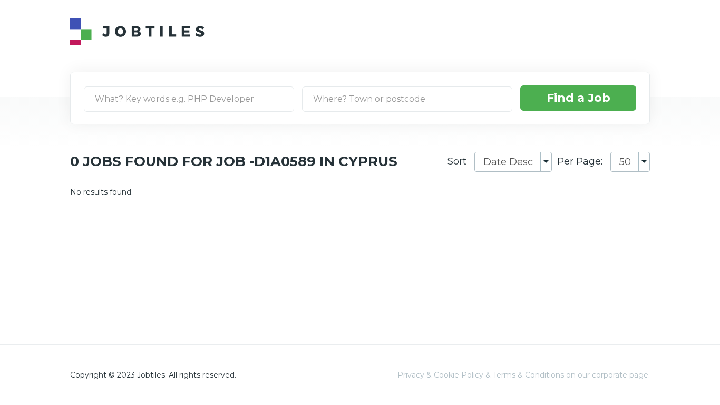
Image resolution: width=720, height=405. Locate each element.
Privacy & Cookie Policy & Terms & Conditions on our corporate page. (523, 375)
